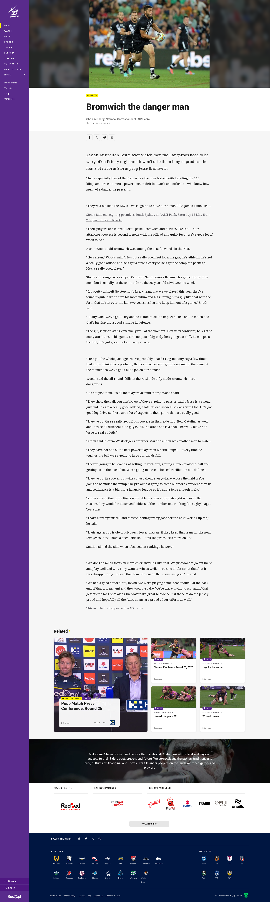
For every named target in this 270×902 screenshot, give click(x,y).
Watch (8, 31)
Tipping (9, 58)
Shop (7, 93)
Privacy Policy (69, 895)
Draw (7, 36)
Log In (11, 887)
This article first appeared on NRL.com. (115, 608)
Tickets (8, 88)
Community (11, 64)
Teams (8, 47)
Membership (10, 82)
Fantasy (9, 53)
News (7, 25)
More (7, 75)
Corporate (9, 98)
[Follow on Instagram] (99, 839)
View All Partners (149, 823)
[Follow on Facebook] (86, 839)
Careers (82, 895)
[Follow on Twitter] (93, 839)
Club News (92, 95)
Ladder (8, 42)
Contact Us (98, 895)
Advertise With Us (112, 895)
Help (89, 895)
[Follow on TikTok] (79, 839)
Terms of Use (55, 895)
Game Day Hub (13, 69)
